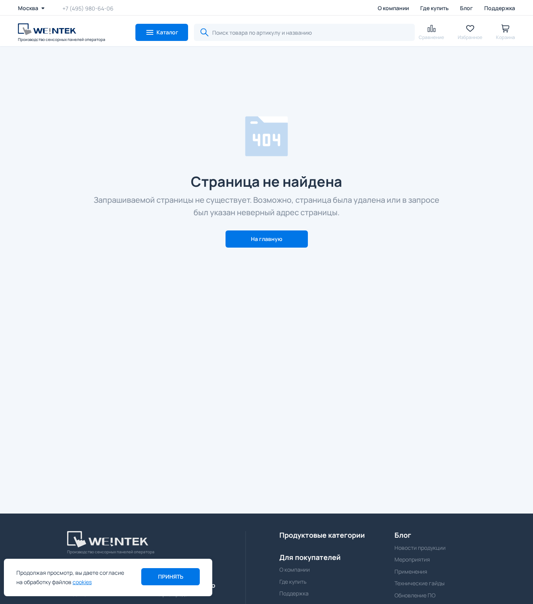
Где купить (434, 8)
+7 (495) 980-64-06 (88, 8)
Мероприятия (412, 559)
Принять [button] (170, 576)
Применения (410, 571)
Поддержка (499, 8)
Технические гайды (419, 583)
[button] (161, 32)
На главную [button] (266, 239)
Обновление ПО (414, 595)
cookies (82, 582)
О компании (393, 8)
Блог (466, 8)
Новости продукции (420, 547)
